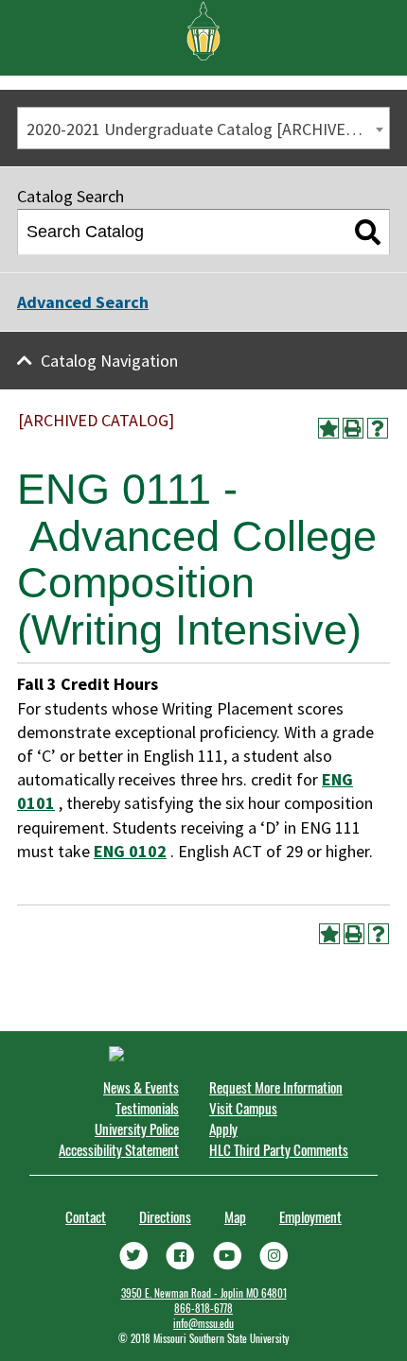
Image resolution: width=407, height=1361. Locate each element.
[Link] (133, 1254)
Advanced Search (83, 302)
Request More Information (276, 1087)
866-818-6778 (203, 1308)
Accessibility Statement (119, 1149)
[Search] (367, 232)
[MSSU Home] (203, 29)
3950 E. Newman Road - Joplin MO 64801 (204, 1293)
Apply (223, 1128)
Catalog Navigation (109, 360)
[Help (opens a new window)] (377, 428)
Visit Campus (243, 1107)
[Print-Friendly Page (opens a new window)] (353, 428)
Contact (85, 1216)
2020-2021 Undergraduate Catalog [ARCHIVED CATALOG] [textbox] (208, 129)
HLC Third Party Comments (278, 1149)
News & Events (141, 1087)
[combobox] (203, 128)
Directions (165, 1216)
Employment (310, 1216)
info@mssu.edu (203, 1323)
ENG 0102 (130, 851)
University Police (137, 1128)
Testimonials (147, 1107)
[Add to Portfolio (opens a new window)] (328, 428)
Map (235, 1216)
